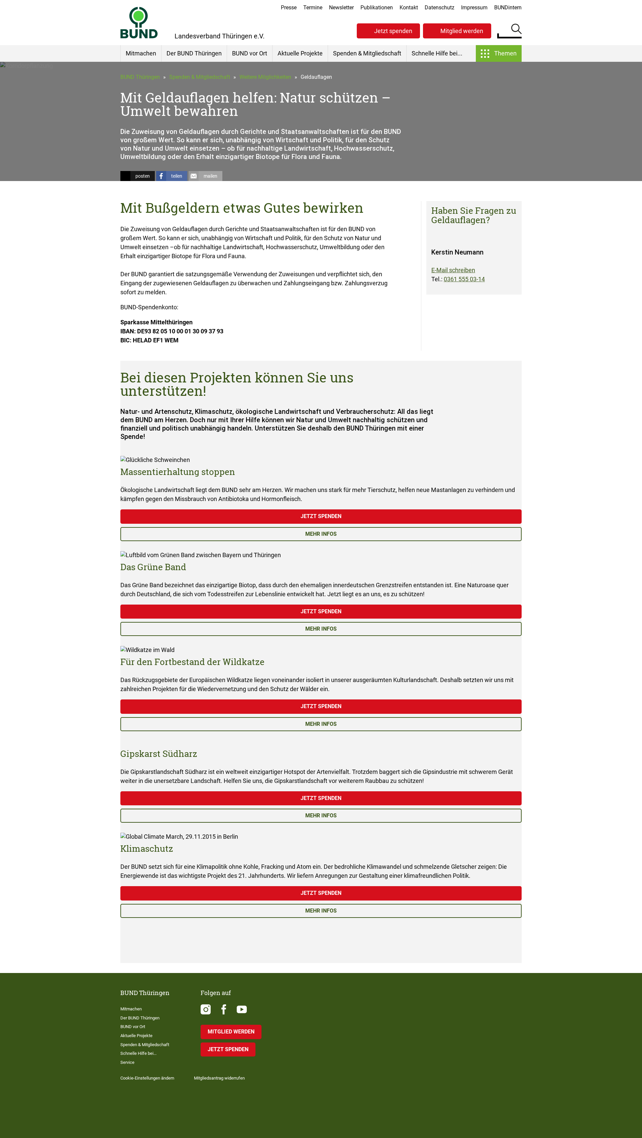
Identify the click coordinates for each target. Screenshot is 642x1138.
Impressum (474, 7)
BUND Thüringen (140, 77)
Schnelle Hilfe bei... (437, 53)
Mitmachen (141, 53)
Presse (289, 7)
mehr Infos (321, 534)
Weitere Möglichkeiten (265, 77)
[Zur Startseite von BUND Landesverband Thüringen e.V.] (139, 22)
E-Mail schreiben (453, 270)
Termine (312, 7)
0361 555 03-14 (464, 279)
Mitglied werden (461, 30)
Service (127, 1062)
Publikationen (376, 7)
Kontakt (409, 7)
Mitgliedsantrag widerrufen (219, 1078)
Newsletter (341, 7)
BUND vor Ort (249, 53)
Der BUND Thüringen (194, 53)
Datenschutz (439, 7)
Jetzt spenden (393, 30)
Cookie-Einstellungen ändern (147, 1078)
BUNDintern (508, 7)
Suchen (516, 30)
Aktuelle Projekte (300, 53)
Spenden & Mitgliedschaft (367, 53)
